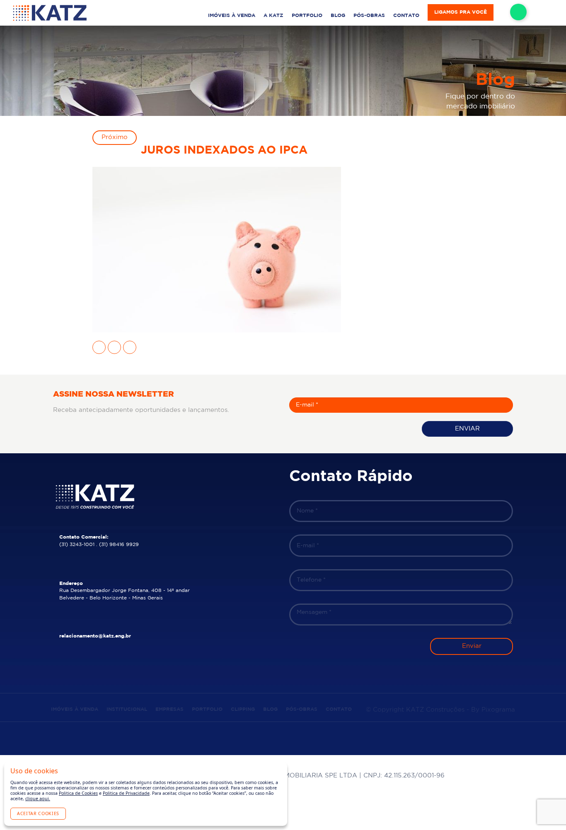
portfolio (307, 15)
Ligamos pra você (460, 12)
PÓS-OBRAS (369, 15)
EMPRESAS (169, 709)
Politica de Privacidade (126, 793)
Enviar (467, 428)
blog (338, 15)
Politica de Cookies (78, 793)
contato (406, 15)
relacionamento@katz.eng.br (95, 636)
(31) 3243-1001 (76, 544)
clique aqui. (37, 798)
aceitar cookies (38, 813)
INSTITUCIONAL (126, 709)
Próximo (115, 137)
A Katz (273, 15)
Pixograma (498, 709)
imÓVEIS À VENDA (231, 15)
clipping (243, 709)
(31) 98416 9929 (119, 544)
